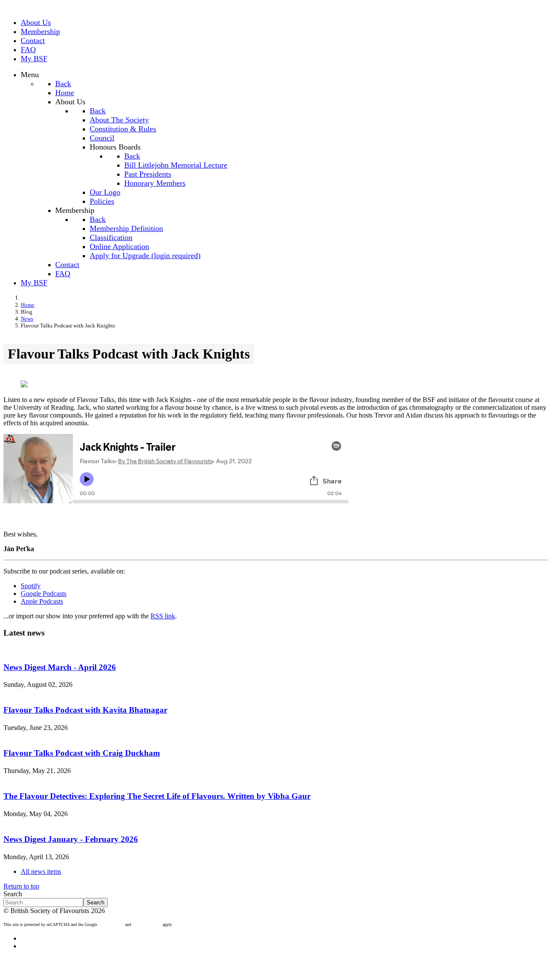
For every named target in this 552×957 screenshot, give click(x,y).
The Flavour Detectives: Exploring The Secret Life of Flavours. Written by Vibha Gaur (156, 796)
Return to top (21, 886)
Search (12, 894)
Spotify (31, 585)
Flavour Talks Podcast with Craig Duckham (81, 752)
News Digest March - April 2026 (59, 667)
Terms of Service (146, 924)
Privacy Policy (111, 924)
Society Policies (42, 938)
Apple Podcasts (42, 601)
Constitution (37, 946)
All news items (41, 871)
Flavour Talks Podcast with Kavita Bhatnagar (85, 709)
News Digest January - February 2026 (70, 839)
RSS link (163, 616)
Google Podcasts (43, 593)
